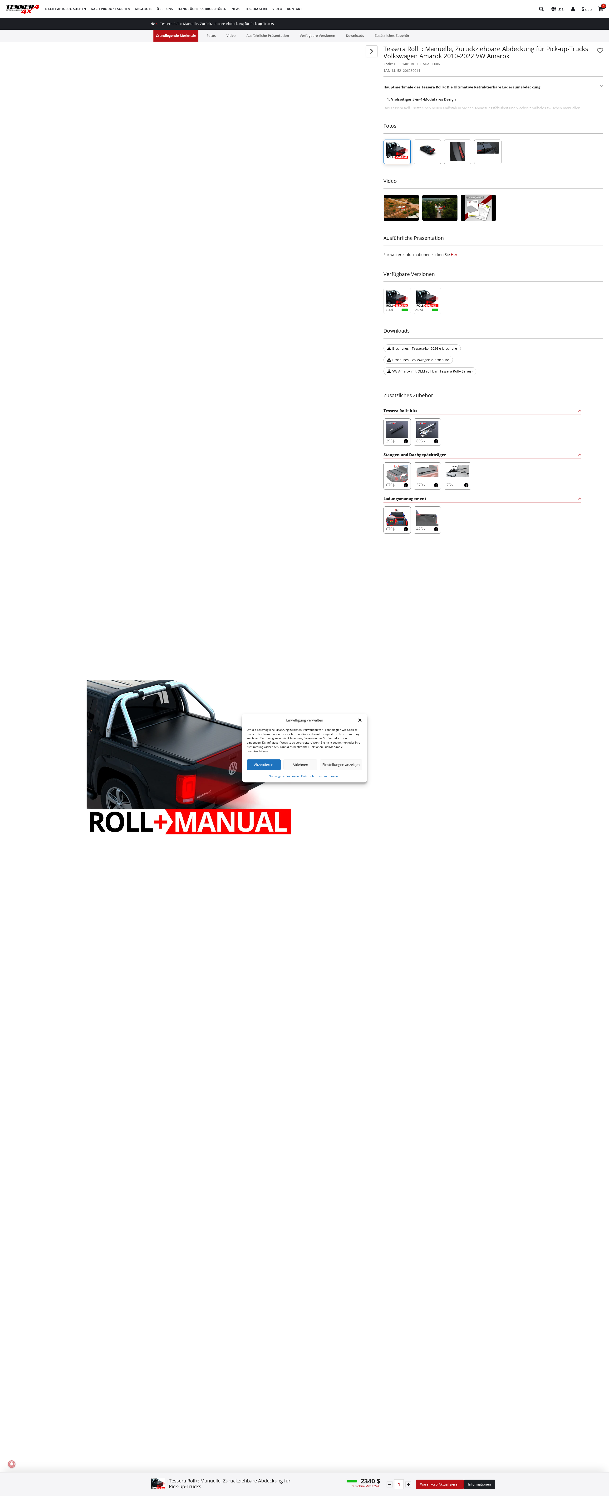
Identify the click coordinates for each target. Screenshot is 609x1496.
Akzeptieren (263, 764)
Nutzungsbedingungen (284, 776)
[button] (360, 720)
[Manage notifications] (11, 1464)
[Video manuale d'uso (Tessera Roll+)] (478, 207)
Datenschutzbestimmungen (319, 776)
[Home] (153, 23)
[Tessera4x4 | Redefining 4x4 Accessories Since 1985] (401, 207)
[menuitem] (65, 9)
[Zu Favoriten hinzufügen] (600, 50)
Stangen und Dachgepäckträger (414, 455)
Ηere (455, 254)
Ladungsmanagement (404, 499)
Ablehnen (300, 764)
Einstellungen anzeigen (341, 764)
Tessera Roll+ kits (400, 411)
